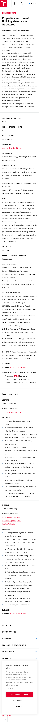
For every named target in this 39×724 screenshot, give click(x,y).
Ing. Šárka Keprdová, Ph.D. (11, 521)
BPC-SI (16, 376)
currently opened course (18, 367)
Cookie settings (19, 700)
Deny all (19, 706)
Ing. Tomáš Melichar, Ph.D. (11, 517)
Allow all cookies (19, 694)
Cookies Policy (6, 715)
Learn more (9, 688)
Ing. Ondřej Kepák (8, 524)
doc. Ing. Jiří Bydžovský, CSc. (12, 148)
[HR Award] (5, 719)
